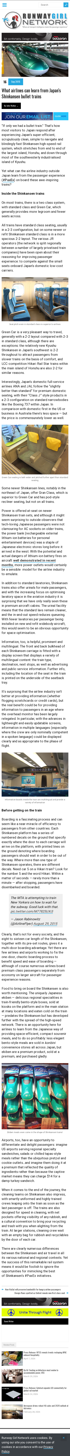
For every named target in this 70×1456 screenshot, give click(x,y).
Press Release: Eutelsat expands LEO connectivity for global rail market (45, 1389)
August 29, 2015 (45, 924)
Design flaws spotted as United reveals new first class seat (39, 1293)
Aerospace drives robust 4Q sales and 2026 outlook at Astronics (46, 1407)
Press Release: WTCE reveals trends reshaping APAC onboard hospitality (45, 1354)
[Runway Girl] (35, 28)
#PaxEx (8, 180)
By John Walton (11, 105)
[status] (64, 1438)
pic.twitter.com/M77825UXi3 (32, 911)
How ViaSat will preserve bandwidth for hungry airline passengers (33, 1289)
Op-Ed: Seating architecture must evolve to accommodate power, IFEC (41, 1371)
